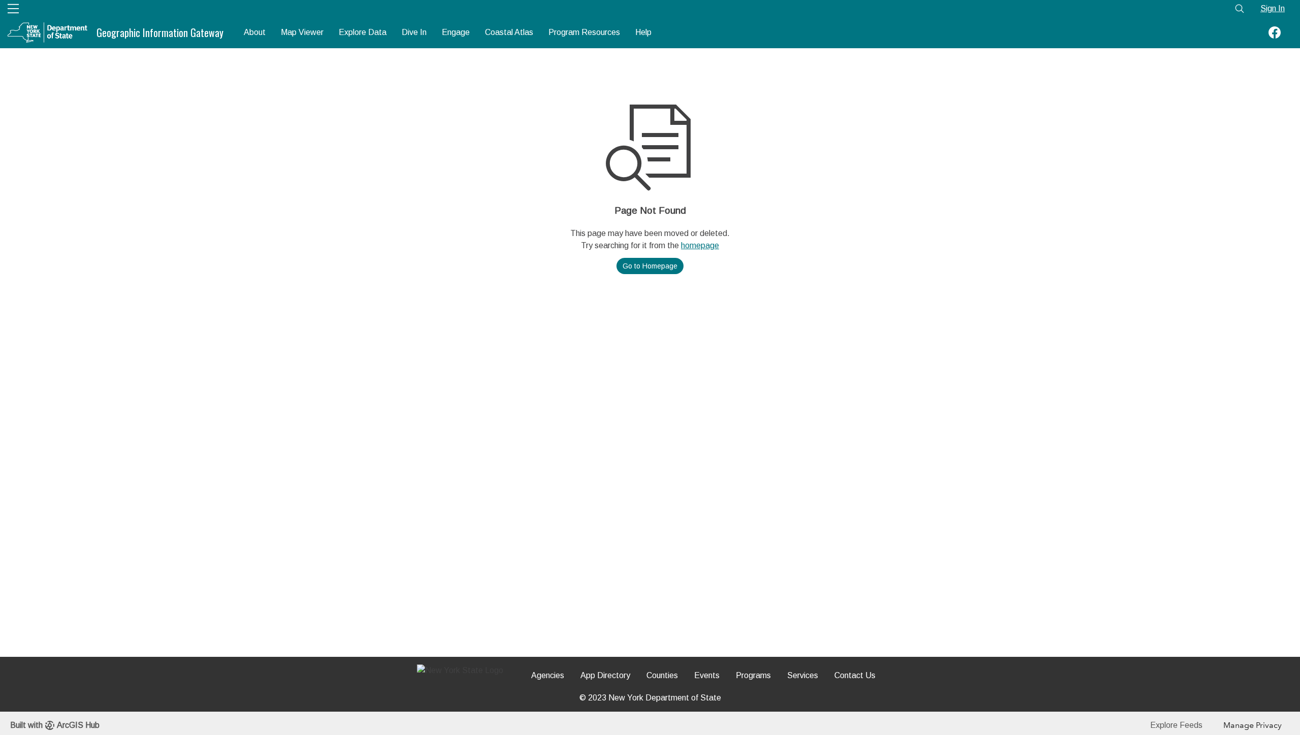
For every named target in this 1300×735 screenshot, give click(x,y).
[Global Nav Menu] (13, 8)
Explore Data (362, 32)
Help (643, 32)
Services (802, 675)
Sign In (1272, 8)
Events (707, 675)
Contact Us (854, 675)
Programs (753, 675)
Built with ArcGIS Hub (55, 725)
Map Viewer (302, 32)
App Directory (605, 675)
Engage (456, 32)
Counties (662, 675)
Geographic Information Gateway (159, 32)
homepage (700, 245)
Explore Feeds (1176, 725)
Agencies (547, 675)
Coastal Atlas (509, 32)
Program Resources (584, 32)
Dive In (414, 32)
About (255, 32)
